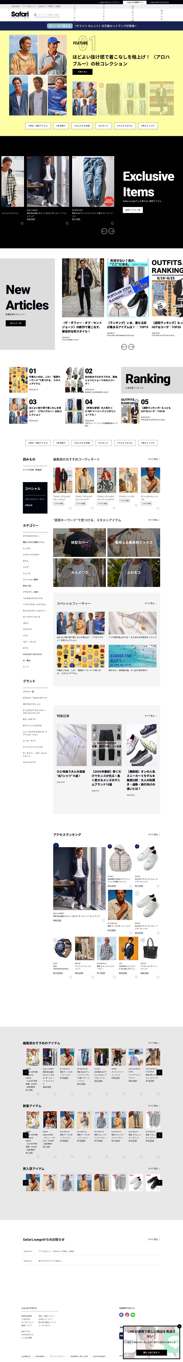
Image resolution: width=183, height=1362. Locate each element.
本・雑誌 (26, 660)
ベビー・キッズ (29, 642)
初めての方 (25, 1332)
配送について (26, 1326)
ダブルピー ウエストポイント (35, 698)
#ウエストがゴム (125, 126)
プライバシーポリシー (57, 1356)
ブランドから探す (104, 15)
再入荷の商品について (47, 1322)
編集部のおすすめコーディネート (76, 459)
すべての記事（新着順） (33, 470)
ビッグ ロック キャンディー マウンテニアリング (34, 711)
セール (25, 667)
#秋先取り (61, 126)
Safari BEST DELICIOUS (32, 654)
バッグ (25, 567)
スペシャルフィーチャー (35, 499)
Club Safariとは (27, 1335)
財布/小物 (27, 586)
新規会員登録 (26, 1316)
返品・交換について (46, 1316)
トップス (26, 548)
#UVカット (103, 126)
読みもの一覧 (15, 323)
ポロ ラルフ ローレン (31, 704)
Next (111, 231)
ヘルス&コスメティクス (33, 598)
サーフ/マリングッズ (31, 617)
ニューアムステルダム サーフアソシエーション (35, 733)
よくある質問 (26, 1338)
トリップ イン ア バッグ (33, 747)
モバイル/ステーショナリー (34, 611)
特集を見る (82, 76)
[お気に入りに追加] (103, 920)
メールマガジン (45, 1326)
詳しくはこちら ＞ (151, 1352)
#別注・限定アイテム (38, 126)
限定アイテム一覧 (133, 210)
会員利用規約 (39, 1356)
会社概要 (24, 1356)
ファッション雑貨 (30, 580)
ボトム (25, 561)
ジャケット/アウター (31, 555)
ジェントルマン (29, 762)
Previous (104, 231)
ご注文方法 (25, 1319)
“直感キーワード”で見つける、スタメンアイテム (87, 520)
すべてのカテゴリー (31, 536)
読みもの (162, 15)
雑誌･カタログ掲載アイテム (33, 542)
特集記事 (28, 505)
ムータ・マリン (29, 741)
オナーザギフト (29, 719)
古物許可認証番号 (99, 1356)
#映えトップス (148, 126)
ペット (25, 636)
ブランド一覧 (28, 692)
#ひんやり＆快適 (82, 126)
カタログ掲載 (58, 503)
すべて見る (153, 459)
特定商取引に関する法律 (79, 1356)
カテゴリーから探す (74, 15)
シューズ (26, 573)
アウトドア (27, 629)
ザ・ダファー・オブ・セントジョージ (35, 754)
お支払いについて (45, 1319)
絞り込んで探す (133, 15)
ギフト (25, 648)
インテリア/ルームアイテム (34, 604)
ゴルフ (25, 623)
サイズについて (27, 1322)
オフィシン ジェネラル (32, 726)
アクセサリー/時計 (30, 592)
